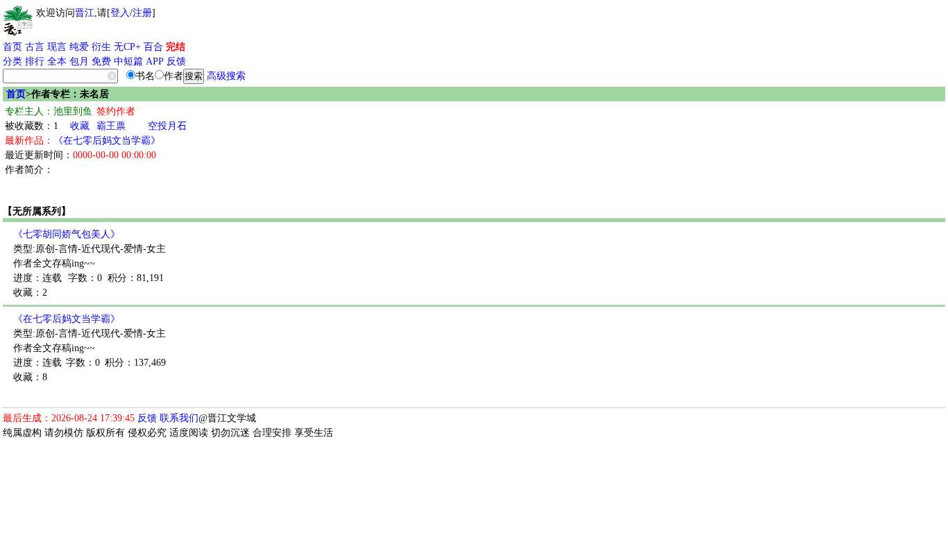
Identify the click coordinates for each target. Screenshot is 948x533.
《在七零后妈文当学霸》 (106, 140)
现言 (57, 47)
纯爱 (79, 47)
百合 (153, 47)
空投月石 (167, 126)
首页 (12, 47)
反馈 (176, 61)
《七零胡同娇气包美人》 (66, 234)
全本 (57, 61)
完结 (175, 47)
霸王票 (111, 126)
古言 (34, 47)
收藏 (80, 126)
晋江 (84, 13)
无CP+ (127, 47)
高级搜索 (226, 76)
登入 (120, 13)
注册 (142, 13)
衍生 (101, 47)
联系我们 (179, 418)
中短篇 (128, 61)
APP (155, 61)
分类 (12, 61)
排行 (34, 61)
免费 (101, 61)
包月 (79, 61)
